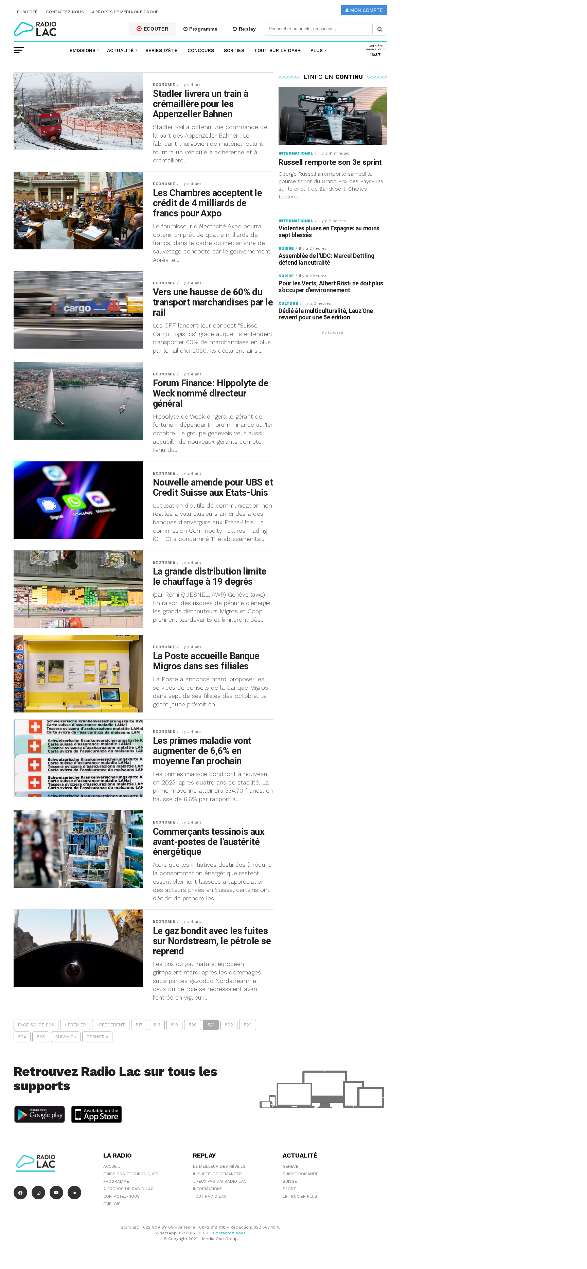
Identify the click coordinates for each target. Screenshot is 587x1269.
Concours (201, 50)
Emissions (82, 50)
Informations (208, 1188)
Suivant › (65, 1036)
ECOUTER (155, 29)
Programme (202, 29)
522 (229, 1024)
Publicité (27, 12)
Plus (316, 50)
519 (174, 1024)
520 (193, 1024)
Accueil (111, 1166)
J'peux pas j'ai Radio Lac (219, 1181)
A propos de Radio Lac (128, 1188)
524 (22, 1036)
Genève (290, 1166)
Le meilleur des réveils (219, 1166)
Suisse (290, 1181)
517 (139, 1024)
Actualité (120, 50)
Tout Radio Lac (210, 1196)
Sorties (234, 50)
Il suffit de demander (217, 1173)
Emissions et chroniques (130, 1173)
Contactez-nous (65, 12)
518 (156, 1024)
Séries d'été (161, 50)
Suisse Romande (300, 1173)
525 (41, 1036)
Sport (289, 1188)
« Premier (75, 1024)
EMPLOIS (112, 1203)
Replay (246, 29)
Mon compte (366, 10)
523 (248, 1024)
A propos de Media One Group (125, 12)
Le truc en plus (300, 1196)
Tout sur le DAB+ (277, 50)
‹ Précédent (110, 1024)
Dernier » (97, 1036)
